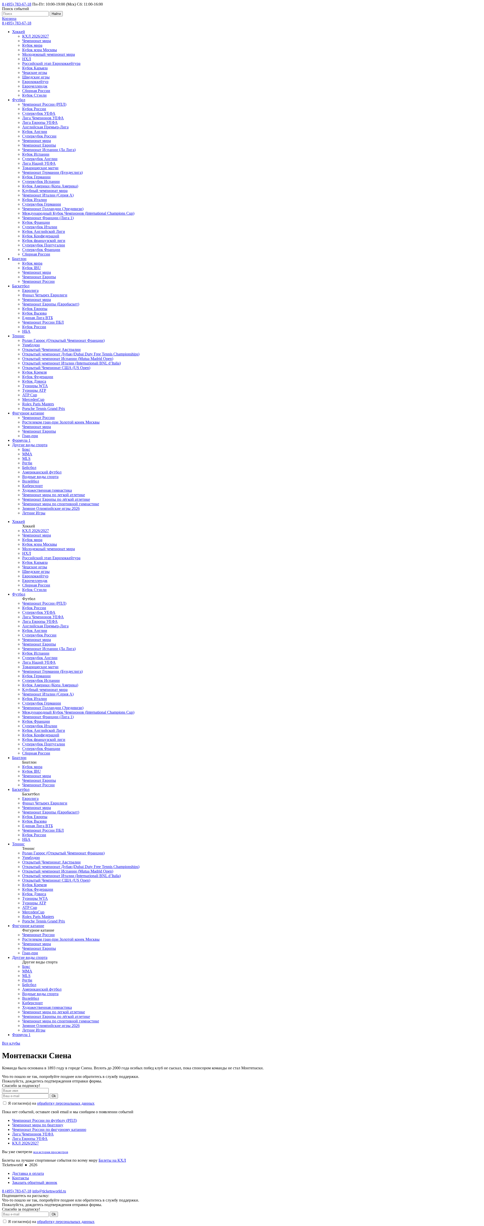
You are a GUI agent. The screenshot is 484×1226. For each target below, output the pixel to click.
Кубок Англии (34, 131)
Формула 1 (21, 440)
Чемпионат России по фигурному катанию (49, 1129)
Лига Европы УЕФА (40, 122)
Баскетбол (20, 286)
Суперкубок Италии (39, 227)
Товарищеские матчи (40, 168)
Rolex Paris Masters (38, 404)
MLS (26, 458)
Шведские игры (36, 77)
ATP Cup (29, 395)
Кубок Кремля (34, 372)
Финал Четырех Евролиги (44, 295)
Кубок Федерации (37, 377)
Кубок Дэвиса (34, 381)
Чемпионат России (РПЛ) (44, 104)
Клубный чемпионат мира (45, 190)
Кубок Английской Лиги (43, 231)
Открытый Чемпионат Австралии (51, 349)
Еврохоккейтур (35, 81)
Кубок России (34, 109)
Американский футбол (42, 472)
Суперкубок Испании (41, 181)
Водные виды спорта (40, 477)
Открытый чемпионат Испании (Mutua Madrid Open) (67, 358)
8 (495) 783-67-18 (16, 4)
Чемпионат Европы (39, 145)
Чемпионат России (38, 281)
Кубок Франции (36, 222)
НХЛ (26, 59)
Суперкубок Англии (39, 159)
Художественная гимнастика (47, 490)
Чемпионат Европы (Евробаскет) (50, 304)
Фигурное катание (28, 413)
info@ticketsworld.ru (49, 1191)
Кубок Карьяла (35, 68)
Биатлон (19, 259)
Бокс (26, 449)
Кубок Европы (34, 308)
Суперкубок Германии (41, 204)
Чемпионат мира (36, 41)
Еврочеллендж (34, 86)
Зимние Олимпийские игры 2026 (51, 508)
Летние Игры (33, 513)
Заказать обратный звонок (34, 1182)
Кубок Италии (34, 200)
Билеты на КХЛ (112, 1160)
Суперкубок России (39, 136)
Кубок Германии (36, 177)
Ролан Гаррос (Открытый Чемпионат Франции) (63, 340)
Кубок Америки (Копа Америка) (50, 186)
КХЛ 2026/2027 (35, 36)
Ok (54, 1096)
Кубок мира (32, 45)
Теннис (18, 336)
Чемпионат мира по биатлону (37, 1125)
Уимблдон (31, 345)
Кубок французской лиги (43, 240)
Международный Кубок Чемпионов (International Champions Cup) (78, 213)
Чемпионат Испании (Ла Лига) (49, 150)
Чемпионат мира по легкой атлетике (53, 495)
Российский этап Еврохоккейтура (51, 63)
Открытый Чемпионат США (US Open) (56, 368)
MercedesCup (33, 399)
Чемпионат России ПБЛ (43, 322)
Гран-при (30, 436)
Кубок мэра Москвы (39, 50)
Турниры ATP (34, 390)
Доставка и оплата (28, 1173)
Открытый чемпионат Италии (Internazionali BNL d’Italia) (71, 363)
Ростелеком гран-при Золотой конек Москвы (61, 422)
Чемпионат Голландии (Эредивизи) (52, 209)
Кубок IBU (31, 268)
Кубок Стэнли (34, 95)
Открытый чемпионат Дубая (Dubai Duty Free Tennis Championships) (80, 354)
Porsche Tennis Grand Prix (43, 408)
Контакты (20, 1178)
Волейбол (30, 481)
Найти (56, 14)
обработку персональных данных (66, 1103)
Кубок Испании (35, 154)
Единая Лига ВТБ (37, 318)
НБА (26, 331)
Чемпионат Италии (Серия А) (48, 195)
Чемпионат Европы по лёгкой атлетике (56, 499)
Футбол (18, 100)
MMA (27, 454)
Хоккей (18, 32)
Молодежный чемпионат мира (48, 54)
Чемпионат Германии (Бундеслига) (52, 172)
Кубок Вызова (34, 313)
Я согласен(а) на (51, 1103)
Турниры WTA (35, 386)
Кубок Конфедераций (40, 236)
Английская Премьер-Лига (45, 127)
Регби (27, 463)
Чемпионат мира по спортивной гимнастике (60, 504)
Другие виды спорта (29, 445)
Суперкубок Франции (41, 249)
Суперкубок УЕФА (38, 113)
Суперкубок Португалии (43, 245)
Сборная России (36, 91)
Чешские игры (34, 72)
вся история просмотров (50, 1152)
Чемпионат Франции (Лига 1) (48, 218)
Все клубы (11, 1043)
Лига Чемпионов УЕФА (43, 118)
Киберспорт (32, 486)
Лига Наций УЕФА (39, 163)
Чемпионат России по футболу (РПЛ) (44, 1120)
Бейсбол (29, 467)
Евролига (30, 290)
